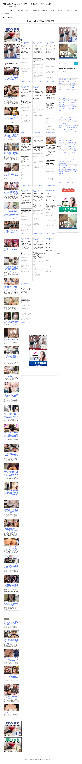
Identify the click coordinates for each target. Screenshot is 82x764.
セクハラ (62, 129)
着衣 (75, 146)
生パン (25, 212)
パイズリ (62, 146)
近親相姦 (73, 177)
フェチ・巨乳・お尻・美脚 (65, 135)
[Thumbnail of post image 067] (51, 191)
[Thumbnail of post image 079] (26, 191)
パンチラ (39, 99)
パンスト (68, 148)
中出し (61, 81)
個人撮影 (62, 150)
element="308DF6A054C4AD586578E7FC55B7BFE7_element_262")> (60, 205)
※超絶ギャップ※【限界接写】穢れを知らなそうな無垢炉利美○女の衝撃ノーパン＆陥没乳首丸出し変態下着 (38, 92)
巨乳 (34, 206)
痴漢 (74, 100)
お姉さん (27, 52)
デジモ (69, 146)
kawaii (48, 160)
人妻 (75, 89)
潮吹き (71, 129)
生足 (61, 91)
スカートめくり (71, 173)
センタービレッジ (71, 180)
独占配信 (72, 85)
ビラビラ (23, 54)
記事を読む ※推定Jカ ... (38, 233)
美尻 (69, 89)
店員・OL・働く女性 (72, 127)
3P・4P (74, 171)
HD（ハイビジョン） (64, 121)
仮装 (22, 55)
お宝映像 (72, 117)
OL (72, 104)
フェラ (72, 102)
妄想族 (61, 175)
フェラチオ (62, 144)
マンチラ (27, 54)
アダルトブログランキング (68, 190)
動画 (75, 159)
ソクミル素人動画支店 (64, 98)
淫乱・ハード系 (71, 182)
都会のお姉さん (63, 106)
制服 (34, 103)
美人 (29, 55)
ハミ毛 (52, 251)
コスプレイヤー (28, 53)
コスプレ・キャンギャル (65, 131)
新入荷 (75, 112)
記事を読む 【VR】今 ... (51, 185)
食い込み (62, 104)
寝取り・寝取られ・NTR (65, 119)
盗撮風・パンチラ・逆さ (65, 163)
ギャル (61, 108)
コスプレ (22, 53)
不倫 (61, 171)
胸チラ (61, 102)
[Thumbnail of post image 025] (51, 140)
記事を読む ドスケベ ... (38, 81)
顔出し (71, 108)
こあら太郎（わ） (49, 162)
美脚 (49, 209)
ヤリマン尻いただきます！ (50, 108)
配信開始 (75, 115)
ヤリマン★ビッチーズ (50, 107)
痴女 (75, 125)
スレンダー (71, 110)
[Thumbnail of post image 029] (38, 43)
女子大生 (62, 89)
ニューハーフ (72, 150)
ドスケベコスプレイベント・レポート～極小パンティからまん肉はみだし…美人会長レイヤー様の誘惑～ (26, 289)
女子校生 (62, 154)
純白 (74, 121)
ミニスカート (63, 96)
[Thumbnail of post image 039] (51, 239)
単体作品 (62, 83)
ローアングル (35, 255)
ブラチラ (51, 252)
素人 (27, 55)
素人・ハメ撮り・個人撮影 (65, 140)
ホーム (5, 17)
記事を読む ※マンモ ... (51, 278)
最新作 (61, 125)
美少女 (71, 91)
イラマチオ (62, 156)
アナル (68, 159)
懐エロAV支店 (63, 177)
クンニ (73, 165)
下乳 (38, 100)
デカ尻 (61, 112)
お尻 (61, 180)
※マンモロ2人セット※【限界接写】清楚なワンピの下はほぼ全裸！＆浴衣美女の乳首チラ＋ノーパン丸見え (50, 244)
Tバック (62, 117)
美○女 (37, 103)
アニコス (23, 52)
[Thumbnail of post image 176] (51, 43)
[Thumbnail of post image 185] (38, 239)
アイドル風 (73, 106)
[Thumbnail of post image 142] (38, 137)
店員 (37, 206)
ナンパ (75, 131)
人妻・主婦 (72, 94)
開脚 (61, 148)
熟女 (72, 87)
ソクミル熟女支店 (64, 100)
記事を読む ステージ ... (26, 81)
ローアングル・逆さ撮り (65, 123)
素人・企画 (62, 169)
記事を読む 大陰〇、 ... (38, 185)
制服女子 (62, 94)
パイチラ (35, 99)
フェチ (42, 147)
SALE (61, 115)
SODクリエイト (63, 165)
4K (41, 98)
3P (75, 148)
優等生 (61, 138)
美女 (52, 60)
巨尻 (67, 171)
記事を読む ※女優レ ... (26, 278)
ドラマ (61, 142)
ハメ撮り (62, 87)
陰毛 (69, 169)
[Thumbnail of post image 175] (26, 139)
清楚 (24, 55)
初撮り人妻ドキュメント (37, 101)
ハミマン (48, 251)
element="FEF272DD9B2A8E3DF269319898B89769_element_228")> (35, 297)
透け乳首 (35, 207)
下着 (39, 148)
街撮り (61, 110)
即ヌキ (61, 159)
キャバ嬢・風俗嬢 (49, 104)
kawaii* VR (52, 160)
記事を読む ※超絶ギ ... (38, 132)
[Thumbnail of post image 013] (26, 43)
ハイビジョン (72, 81)
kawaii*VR (48, 161)
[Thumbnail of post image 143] (38, 191)
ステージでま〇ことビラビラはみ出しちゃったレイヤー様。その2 (26, 47)
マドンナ (71, 175)
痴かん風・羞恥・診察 (64, 167)
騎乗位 (68, 125)
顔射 (72, 156)
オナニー (62, 133)
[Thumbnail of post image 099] (51, 89)
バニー (34, 147)
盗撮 (70, 144)
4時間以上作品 (72, 142)
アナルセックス (71, 161)
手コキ (72, 152)
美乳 (68, 115)
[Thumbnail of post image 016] (26, 239)
